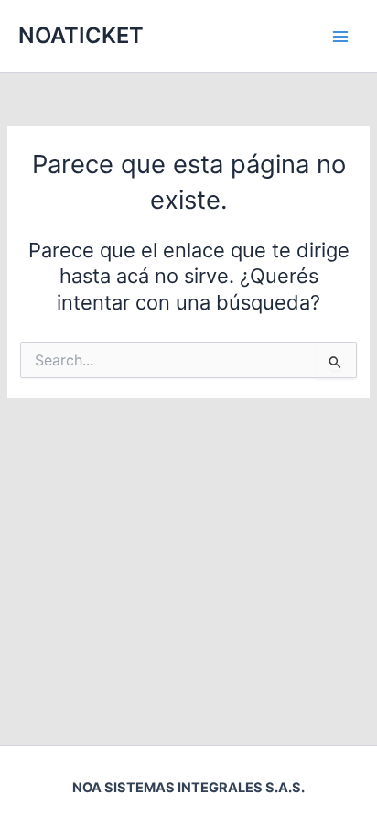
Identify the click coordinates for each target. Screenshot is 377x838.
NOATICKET (81, 35)
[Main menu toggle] (340, 35)
